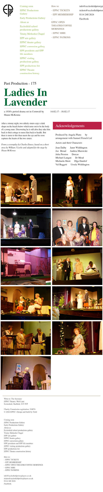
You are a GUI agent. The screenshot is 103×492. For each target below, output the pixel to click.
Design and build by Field (27, 412)
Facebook (84, 18)
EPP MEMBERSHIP (63, 14)
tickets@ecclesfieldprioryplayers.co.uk (18, 478)
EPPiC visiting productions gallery (29, 59)
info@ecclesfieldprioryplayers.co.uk (17, 475)
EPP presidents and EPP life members (32, 52)
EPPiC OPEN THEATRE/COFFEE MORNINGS (61, 25)
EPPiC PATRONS (61, 37)
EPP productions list (30, 65)
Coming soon (26, 6)
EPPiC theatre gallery (30, 42)
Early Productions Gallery (32, 17)
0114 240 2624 (86, 14)
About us (24, 22)
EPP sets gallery (28, 38)
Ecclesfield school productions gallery (29, 28)
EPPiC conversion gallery (32, 46)
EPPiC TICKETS (61, 10)
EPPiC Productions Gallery (29, 12)
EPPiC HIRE (59, 32)
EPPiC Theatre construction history (29, 71)
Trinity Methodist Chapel (32, 33)
